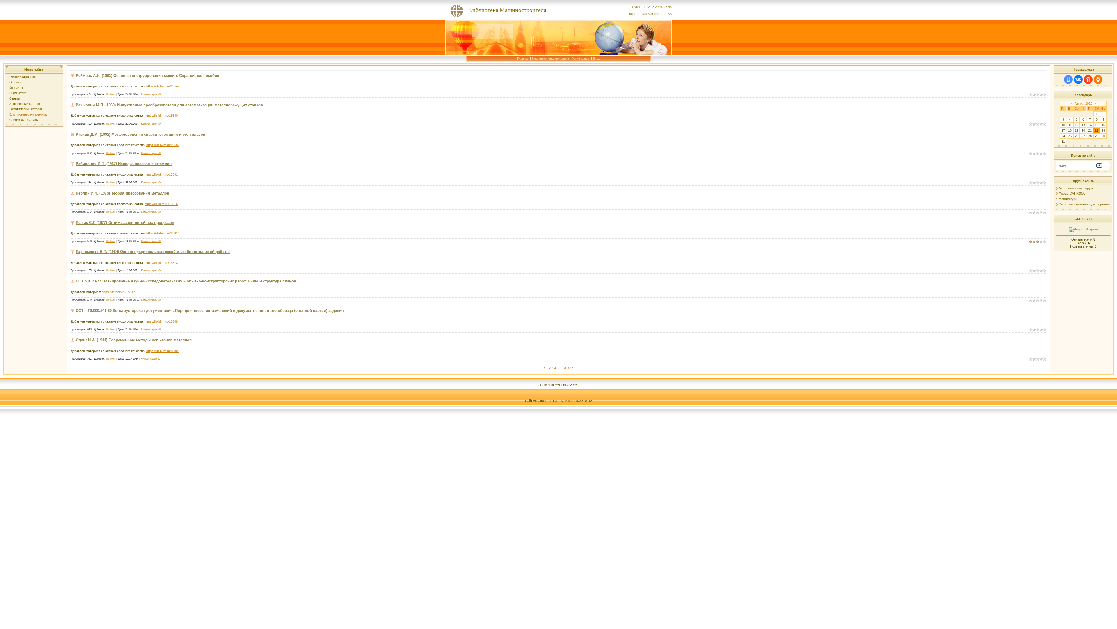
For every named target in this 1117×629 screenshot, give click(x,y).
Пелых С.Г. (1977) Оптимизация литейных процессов (125, 222)
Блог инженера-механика (550, 58)
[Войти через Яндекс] (1088, 79)
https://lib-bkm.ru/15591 (161, 174)
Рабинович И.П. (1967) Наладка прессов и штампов (124, 164)
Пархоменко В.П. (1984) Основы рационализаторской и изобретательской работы (153, 252)
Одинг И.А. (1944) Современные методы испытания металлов (134, 340)
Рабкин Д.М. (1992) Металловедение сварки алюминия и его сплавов (140, 134)
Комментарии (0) (151, 94)
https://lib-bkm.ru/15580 (161, 115)
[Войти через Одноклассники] (1098, 79)
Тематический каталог (25, 109)
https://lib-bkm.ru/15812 (118, 292)
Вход (596, 58)
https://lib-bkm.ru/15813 (161, 262)
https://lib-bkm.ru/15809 (161, 321)
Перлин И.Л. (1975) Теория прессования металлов (122, 193)
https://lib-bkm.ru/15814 (162, 233)
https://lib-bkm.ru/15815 (161, 204)
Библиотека (17, 93)
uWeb (572, 400)
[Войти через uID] (1068, 79)
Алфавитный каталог (24, 103)
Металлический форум (1076, 188)
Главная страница (22, 77)
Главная (523, 58)
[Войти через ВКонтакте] (1078, 79)
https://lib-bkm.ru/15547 (162, 86)
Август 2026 (1083, 103)
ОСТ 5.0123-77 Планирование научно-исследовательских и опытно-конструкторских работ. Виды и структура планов (186, 281)
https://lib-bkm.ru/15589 (162, 145)
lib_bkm (110, 94)
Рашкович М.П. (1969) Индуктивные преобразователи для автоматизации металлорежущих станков (169, 105)
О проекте (16, 82)
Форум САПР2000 (1072, 193)
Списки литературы (23, 119)
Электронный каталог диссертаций (1084, 204)
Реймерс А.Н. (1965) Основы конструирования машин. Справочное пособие (147, 75)
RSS (668, 13)
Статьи (14, 98)
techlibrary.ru (1068, 199)
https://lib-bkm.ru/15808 (162, 351)
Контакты (16, 87)
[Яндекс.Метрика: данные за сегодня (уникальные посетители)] (1083, 229)
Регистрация (581, 58)
